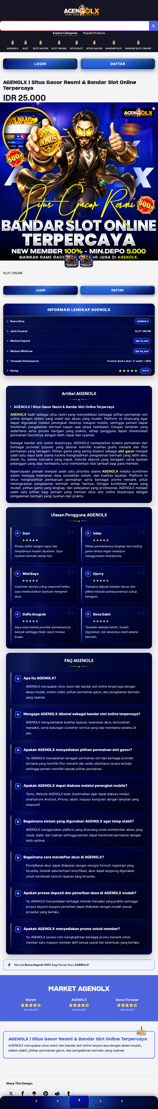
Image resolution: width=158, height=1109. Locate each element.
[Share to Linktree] (34, 1093)
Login (40, 64)
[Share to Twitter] (11, 1093)
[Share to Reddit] (57, 1093)
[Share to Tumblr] (69, 1093)
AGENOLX (18, 414)
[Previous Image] (3, 182)
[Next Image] (154, 182)
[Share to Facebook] (23, 1093)
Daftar (117, 64)
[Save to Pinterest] (46, 1093)
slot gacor (126, 451)
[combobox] (74, 25)
